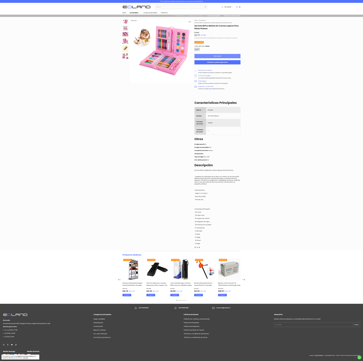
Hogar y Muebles (99, 319)
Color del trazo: (201, 46)
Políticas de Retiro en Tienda (194, 330)
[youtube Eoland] (12, 345)
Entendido (25, 358)
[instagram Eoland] (3, 345)
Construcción (98, 326)
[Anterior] (124, 69)
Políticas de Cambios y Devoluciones (197, 319)
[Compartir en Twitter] (197, 247)
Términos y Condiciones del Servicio (196, 334)
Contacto (164, 13)
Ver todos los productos (102, 337)
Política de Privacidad (191, 323)
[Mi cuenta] (222, 7)
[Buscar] (205, 7)
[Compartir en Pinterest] (199, 247)
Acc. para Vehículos (100, 334)
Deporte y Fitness (99, 330)
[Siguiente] (126, 69)
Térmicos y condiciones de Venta (195, 337)
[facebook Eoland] (8, 345)
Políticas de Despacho (192, 326)
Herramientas (98, 323)
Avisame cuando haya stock (217, 62)
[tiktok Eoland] (16, 345)
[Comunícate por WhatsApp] (359, 357)
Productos (202, 20)
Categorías (134, 13)
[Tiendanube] (316, 356)
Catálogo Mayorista (150, 13)
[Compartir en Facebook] (195, 247)
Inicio (124, 13)
